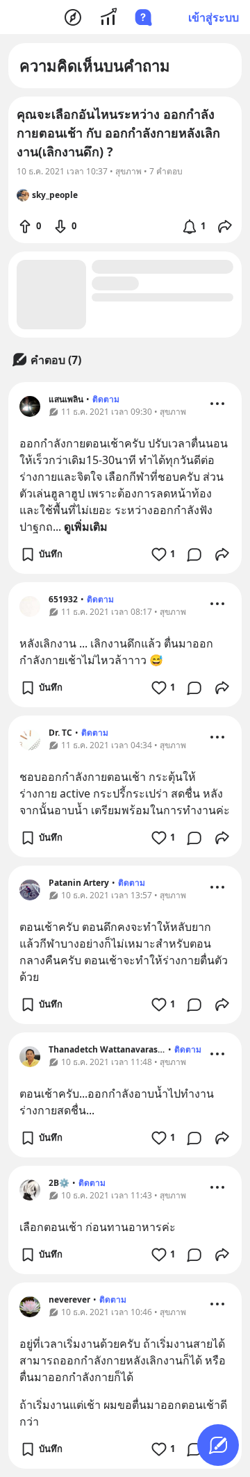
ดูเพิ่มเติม (86, 526)
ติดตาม (105, 399)
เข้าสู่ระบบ (213, 17)
